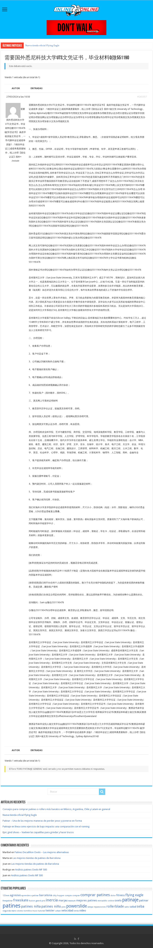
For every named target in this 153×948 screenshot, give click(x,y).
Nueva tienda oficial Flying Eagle (42, 45)
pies (64, 907)
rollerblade (115, 906)
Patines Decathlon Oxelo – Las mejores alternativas (42, 852)
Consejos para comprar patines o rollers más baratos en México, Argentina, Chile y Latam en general (56, 809)
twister (50, 910)
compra (68, 895)
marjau (63, 900)
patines (12, 906)
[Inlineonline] (76, 9)
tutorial (41, 911)
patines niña (31, 906)
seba (140, 906)
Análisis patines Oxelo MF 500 (31, 869)
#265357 (142, 96)
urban (58, 911)
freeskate (20, 900)
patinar (144, 900)
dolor (113, 895)
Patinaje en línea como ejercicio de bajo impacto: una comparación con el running (46, 826)
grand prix (40, 901)
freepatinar (8, 901)
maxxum (72, 901)
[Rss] (75, 939)
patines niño (51, 906)
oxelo (118, 900)
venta (76, 911)
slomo (20, 911)
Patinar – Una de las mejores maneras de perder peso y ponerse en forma (42, 820)
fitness (120, 895)
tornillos (28, 911)
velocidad (67, 910)
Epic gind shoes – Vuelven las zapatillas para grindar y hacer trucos (38, 832)
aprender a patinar (30, 895)
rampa (90, 907)
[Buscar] (102, 792)
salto (126, 907)
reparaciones (100, 907)
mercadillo (102, 901)
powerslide (76, 906)
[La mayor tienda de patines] (76, 27)
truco (35, 911)
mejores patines (86, 900)
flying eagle (134, 895)
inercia (52, 900)
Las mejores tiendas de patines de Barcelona (36, 858)
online (111, 901)
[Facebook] (78, 939)
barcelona (45, 895)
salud (133, 906)
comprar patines (95, 895)
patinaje (130, 900)
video (82, 910)
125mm (6, 895)
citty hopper (58, 895)
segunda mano (10, 911)
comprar (76, 895)
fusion (32, 901)
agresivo (15, 895)
